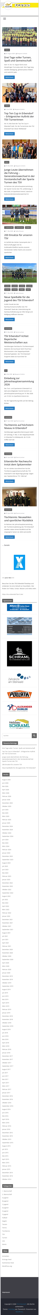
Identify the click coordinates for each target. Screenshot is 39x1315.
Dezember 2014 (7, 1173)
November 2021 (7, 923)
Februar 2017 (6, 1089)
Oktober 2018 (6, 1023)
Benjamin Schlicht (22, 53)
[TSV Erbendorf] (19, 1)
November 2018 (7, 1019)
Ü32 (3, 1241)
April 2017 (5, 1083)
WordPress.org (7, 1266)
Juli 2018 (5, 1033)
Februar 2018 (6, 1049)
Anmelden (5, 1256)
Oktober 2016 (6, 1103)
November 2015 (7, 1136)
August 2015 (6, 1146)
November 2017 (7, 1059)
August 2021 (6, 933)
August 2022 (6, 896)
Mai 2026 (5, 786)
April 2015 (5, 1159)
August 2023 (6, 863)
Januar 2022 (6, 916)
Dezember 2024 (7, 826)
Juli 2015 (5, 1149)
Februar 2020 (6, 969)
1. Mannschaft (9, 227)
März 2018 (5, 1046)
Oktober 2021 (6, 926)
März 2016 (5, 1123)
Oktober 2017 (6, 1063)
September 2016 (7, 1106)
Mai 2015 (5, 1156)
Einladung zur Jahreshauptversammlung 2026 (19, 381)
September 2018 (7, 1026)
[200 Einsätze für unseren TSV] (19, 214)
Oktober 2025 (6, 806)
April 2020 (5, 963)
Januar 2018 (6, 1053)
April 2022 (5, 906)
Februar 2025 (6, 820)
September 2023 (7, 860)
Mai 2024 (5, 843)
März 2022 (5, 909)
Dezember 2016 (7, 1096)
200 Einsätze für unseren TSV (18, 236)
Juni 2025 (5, 810)
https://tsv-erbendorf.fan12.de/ (12, 594)
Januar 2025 (6, 823)
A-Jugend (7, 286)
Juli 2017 (5, 1073)
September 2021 (7, 929)
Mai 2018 (5, 1039)
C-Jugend (22, 286)
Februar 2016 (6, 1126)
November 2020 (7, 953)
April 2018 (5, 1043)
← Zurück (6, 545)
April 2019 (5, 1003)
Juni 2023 (5, 870)
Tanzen (4, 1224)
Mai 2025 (5, 813)
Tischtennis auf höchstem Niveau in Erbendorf (19, 426)
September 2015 (7, 1143)
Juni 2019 (5, 996)
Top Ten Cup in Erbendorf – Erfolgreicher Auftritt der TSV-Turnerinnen (19, 116)
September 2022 (7, 893)
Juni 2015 (5, 1153)
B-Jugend (14, 286)
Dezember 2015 (7, 1133)
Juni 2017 (5, 1076)
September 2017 (7, 1066)
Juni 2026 (5, 783)
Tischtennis (8, 328)
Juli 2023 (5, 866)
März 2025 (5, 816)
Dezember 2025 (7, 803)
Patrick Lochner (19, 332)
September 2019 (7, 986)
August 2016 (6, 1109)
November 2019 (7, 979)
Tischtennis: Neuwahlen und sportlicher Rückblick (18, 518)
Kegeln (4, 1221)
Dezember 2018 (7, 1016)
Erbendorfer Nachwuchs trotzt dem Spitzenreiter (18, 463)
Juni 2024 (5, 840)
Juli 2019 (5, 993)
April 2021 (5, 943)
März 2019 (5, 1006)
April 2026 (5, 790)
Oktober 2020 (6, 956)
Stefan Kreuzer (19, 231)
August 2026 (6, 780)
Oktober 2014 (6, 1179)
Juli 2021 (5, 936)
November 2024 (7, 830)
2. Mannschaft (19, 227)
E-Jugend (7, 289)
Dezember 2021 (7, 919)
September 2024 (7, 836)
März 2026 (5, 793)
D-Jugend (29, 286)
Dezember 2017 (7, 1056)
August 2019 (6, 989)
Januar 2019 (6, 1013)
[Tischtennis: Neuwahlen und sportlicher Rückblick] (19, 496)
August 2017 (6, 1069)
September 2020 (7, 959)
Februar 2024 (6, 850)
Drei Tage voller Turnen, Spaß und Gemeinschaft (18, 59)
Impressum (6, 1292)
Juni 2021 (5, 939)
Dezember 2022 (7, 883)
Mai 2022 (5, 903)
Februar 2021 (6, 946)
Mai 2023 (5, 873)
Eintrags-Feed (6, 1259)
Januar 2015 (6, 1169)
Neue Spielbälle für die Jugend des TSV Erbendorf (19, 298)
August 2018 (6, 1029)
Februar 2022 (6, 913)
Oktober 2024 (6, 833)
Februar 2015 (6, 1166)
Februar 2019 (6, 1009)
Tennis (4, 1228)
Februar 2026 (6, 796)
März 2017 (5, 1086)
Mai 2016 (5, 1116)
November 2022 (7, 886)
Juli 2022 (5, 899)
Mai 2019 (5, 999)
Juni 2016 (5, 1113)
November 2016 (7, 1099)
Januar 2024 (6, 853)
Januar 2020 (6, 973)
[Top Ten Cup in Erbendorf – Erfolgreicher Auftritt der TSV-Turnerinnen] (19, 93)
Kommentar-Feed (8, 1263)
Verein (6, 162)
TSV (6, 370)
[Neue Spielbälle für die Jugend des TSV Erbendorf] (19, 273)
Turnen (7, 50)
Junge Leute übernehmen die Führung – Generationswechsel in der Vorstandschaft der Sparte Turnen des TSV (19, 176)
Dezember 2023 (7, 856)
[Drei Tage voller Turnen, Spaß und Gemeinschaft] (19, 37)
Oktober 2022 (6, 889)
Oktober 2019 (6, 983)
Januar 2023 (6, 880)
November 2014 (7, 1176)
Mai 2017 (5, 1079)
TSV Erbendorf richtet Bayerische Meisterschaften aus (16, 339)
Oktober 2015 (6, 1139)
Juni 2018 (5, 1036)
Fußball (28, 227)
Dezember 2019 (7, 976)
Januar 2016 (6, 1129)
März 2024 (5, 846)
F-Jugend (14, 289)
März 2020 (5, 966)
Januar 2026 (6, 800)
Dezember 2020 (7, 949)
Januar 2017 (6, 1093)
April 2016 (5, 1119)
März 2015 (5, 1163)
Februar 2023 (6, 876)
